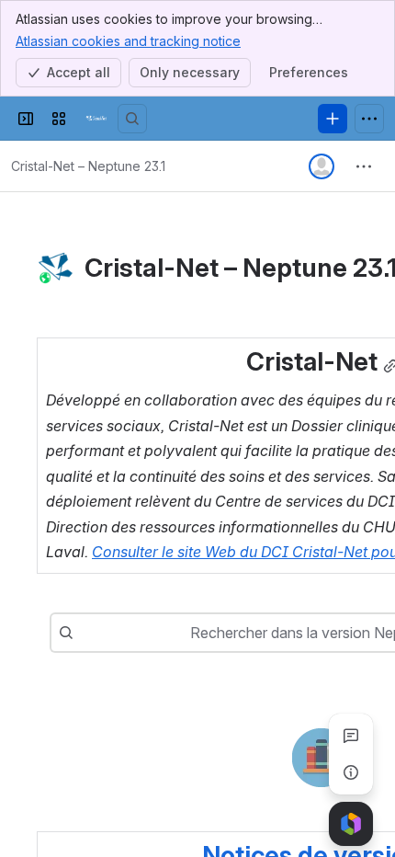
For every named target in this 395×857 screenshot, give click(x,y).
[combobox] (83, 633)
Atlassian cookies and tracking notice (128, 41)
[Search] (132, 118)
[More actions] (363, 166)
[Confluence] (95, 118)
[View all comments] (351, 735)
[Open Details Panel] (351, 772)
